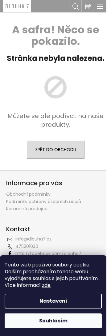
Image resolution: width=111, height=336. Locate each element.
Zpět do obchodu (55, 150)
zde (46, 285)
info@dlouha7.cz (33, 239)
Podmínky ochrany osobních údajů (43, 201)
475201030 (26, 246)
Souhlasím (53, 320)
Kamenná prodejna (26, 209)
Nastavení (53, 300)
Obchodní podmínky (28, 194)
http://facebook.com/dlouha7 (48, 253)
